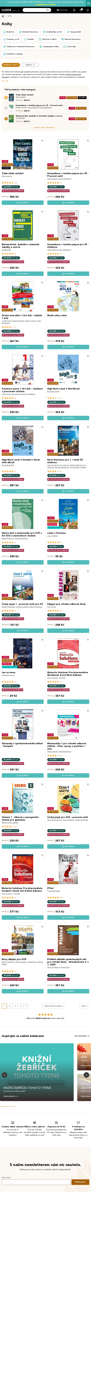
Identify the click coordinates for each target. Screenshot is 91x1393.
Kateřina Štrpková (35, 607)
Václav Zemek (52, 752)
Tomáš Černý (7, 321)
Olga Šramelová (68, 820)
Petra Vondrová (53, 465)
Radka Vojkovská (81, 820)
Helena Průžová (18, 321)
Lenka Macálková (64, 752)
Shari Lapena (21, 97)
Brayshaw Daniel (53, 391)
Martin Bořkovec (76, 465)
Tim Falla (62, 678)
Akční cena (52, 524)
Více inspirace (81, 1036)
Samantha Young (8, 675)
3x (61, 254)
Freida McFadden (53, 891)
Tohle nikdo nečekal (24, 95)
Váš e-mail (6, 1177)
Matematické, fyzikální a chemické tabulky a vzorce (39, 116)
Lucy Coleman (52, 536)
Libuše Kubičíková (21, 538)
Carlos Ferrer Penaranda (11, 394)
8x (61, 542)
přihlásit (80, 1182)
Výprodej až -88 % (55, 528)
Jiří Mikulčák (20, 118)
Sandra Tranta (30, 321)
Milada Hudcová (8, 538)
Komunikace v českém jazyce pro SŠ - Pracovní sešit (39, 105)
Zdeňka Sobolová (8, 607)
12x (15, 183)
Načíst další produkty (44, 127)
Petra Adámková (45, 108)
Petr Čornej (51, 607)
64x (61, 897)
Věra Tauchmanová (54, 820)
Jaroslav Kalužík (22, 607)
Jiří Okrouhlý (74, 467)
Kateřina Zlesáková (28, 394)
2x (61, 398)
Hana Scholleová (53, 967)
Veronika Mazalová (62, 467)
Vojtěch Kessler (20, 962)
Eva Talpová (64, 465)
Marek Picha (65, 967)
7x (61, 183)
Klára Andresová (8, 962)
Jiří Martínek (31, 962)
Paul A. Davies (52, 678)
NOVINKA (82, 97)
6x (15, 254)
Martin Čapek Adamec (10, 823)
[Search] (47, 10)
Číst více (5, 81)
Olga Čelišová (33, 108)
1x (15, 471)
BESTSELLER (71, 97)
